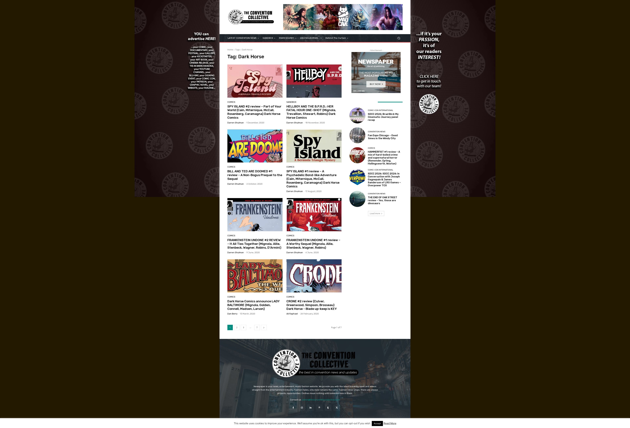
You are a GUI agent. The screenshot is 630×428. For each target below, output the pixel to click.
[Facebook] (293, 408)
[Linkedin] (310, 408)
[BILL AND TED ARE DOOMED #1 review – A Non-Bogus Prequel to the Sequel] (255, 146)
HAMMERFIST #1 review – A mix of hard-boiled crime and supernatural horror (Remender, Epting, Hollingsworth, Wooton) (384, 157)
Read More (390, 423)
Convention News (376, 132)
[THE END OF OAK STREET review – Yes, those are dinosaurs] (357, 199)
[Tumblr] (328, 408)
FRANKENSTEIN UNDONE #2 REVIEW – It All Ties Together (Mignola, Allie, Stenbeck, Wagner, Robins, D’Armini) (254, 243)
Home (230, 49)
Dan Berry (232, 313)
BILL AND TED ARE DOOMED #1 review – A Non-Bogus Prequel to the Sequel (254, 175)
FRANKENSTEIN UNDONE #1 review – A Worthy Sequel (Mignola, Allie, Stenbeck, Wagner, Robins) (313, 243)
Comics (231, 102)
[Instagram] (302, 408)
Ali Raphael (292, 313)
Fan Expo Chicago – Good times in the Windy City (383, 137)
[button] (399, 38)
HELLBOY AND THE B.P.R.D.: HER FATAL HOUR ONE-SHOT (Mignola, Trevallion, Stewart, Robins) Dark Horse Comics (311, 112)
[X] (337, 408)
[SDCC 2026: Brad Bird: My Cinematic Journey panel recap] (357, 115)
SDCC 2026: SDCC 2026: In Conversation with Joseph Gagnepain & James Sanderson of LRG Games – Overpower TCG (384, 179)
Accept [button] (377, 423)
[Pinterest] (319, 408)
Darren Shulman (235, 122)
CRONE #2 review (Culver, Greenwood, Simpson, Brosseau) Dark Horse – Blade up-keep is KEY (311, 305)
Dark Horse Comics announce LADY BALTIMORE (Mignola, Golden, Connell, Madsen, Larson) (253, 305)
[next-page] (264, 327)
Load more (375, 213)
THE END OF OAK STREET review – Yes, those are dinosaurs (382, 200)
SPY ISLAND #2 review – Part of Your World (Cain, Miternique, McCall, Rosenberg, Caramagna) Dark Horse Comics (254, 112)
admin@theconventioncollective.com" (321, 399)
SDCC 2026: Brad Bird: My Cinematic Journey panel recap (383, 117)
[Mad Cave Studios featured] (343, 17)
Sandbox (291, 102)
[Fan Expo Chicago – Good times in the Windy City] (357, 135)
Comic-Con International (380, 110)
